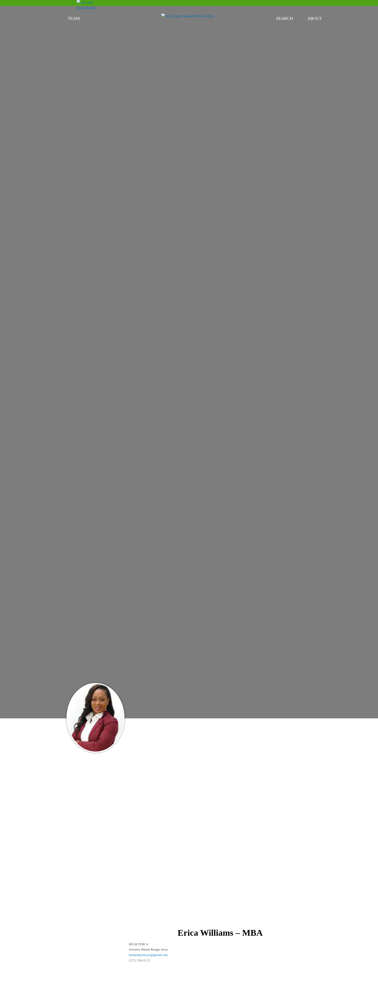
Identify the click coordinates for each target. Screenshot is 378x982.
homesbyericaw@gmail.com (148, 955)
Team (74, 18)
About (314, 18)
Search (284, 18)
